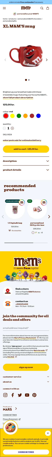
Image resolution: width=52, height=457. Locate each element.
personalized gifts (10, 21)
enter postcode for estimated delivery (22, 140)
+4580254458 (21, 304)
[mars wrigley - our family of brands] (10, 408)
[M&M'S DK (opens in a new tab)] (12, 395)
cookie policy (8, 443)
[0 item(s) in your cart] (47, 8)
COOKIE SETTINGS (10, 415)
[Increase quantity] (12, 128)
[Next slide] (46, 59)
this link (10, 357)
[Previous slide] (4, 217)
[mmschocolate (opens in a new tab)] (5, 395)
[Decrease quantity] (4, 128)
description (10, 161)
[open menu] (4, 8)
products (12, 19)
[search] (41, 8)
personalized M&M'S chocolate (29, 19)
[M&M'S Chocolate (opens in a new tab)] (34, 395)
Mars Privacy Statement (25, 338)
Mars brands (39, 350)
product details (12, 170)
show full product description (18, 97)
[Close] (48, 433)
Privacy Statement (10, 419)
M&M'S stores (34, 292)
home (5, 19)
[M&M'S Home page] (26, 8)
